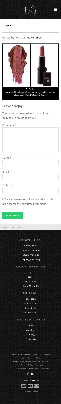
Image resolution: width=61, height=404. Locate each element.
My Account (30, 281)
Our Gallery (30, 312)
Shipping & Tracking (30, 259)
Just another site (30, 380)
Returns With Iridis (30, 254)
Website (7, 185)
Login (30, 272)
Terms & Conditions (30, 250)
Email (6, 171)
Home (4, 227)
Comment (9, 125)
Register (30, 276)
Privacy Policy (30, 245)
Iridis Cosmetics (30, 9)
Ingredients (30, 308)
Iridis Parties (30, 298)
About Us (30, 330)
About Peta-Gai (30, 303)
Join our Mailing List (30, 286)
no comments (35, 37)
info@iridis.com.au (41, 368)
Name (6, 157)
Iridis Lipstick (16, 227)
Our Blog (30, 334)
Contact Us (30, 339)
